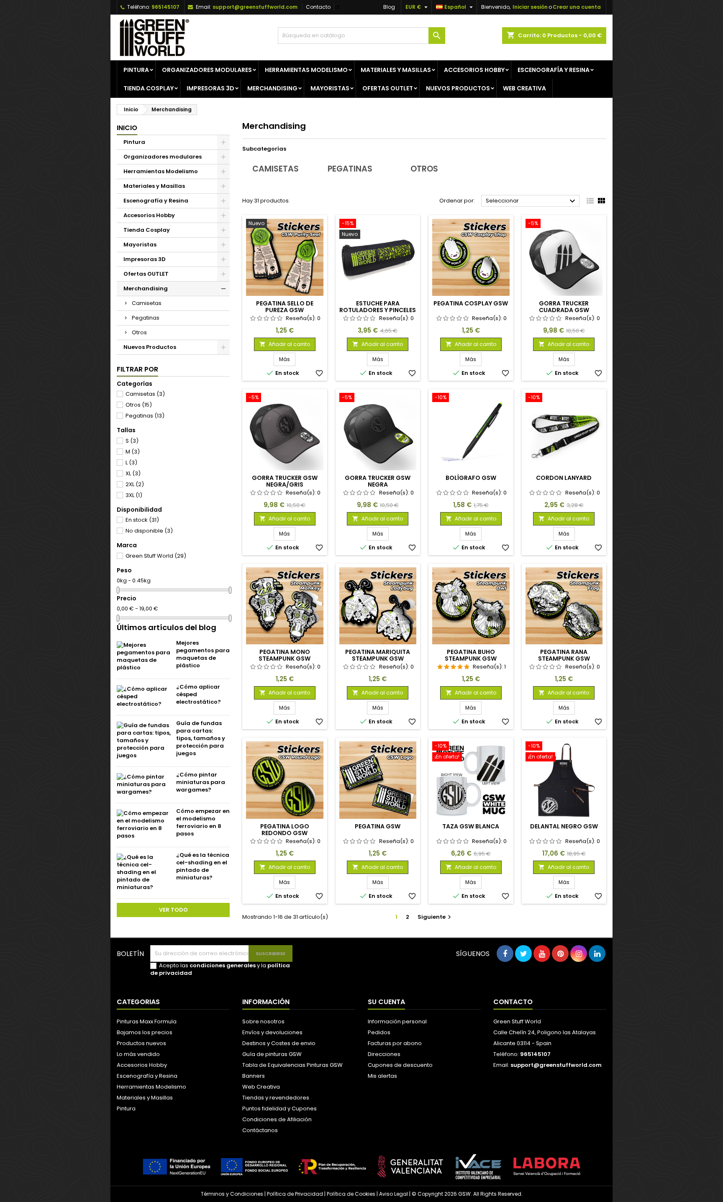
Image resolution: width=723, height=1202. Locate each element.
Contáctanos (260, 1130)
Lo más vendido (138, 1054)
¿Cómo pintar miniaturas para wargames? (200, 782)
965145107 (165, 6)
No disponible (149, 531)
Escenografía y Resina (554, 70)
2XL (135, 484)
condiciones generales (223, 965)
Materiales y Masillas (396, 70)
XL (133, 473)
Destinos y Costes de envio (278, 1043)
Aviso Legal (393, 1193)
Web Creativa (261, 1087)
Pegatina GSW (377, 826)
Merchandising (272, 88)
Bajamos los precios (144, 1032)
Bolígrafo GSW (471, 478)
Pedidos (379, 1032)
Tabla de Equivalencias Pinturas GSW (292, 1065)
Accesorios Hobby (474, 70)
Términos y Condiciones (232, 1193)
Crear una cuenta (577, 6)
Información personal (397, 1021)
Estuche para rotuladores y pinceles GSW (377, 310)
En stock (142, 520)
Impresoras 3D (210, 88)
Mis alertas (382, 1076)
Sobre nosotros (263, 1021)
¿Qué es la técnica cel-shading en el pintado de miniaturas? (202, 866)
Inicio (127, 128)
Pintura (136, 70)
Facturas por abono (395, 1043)
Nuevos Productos (458, 88)
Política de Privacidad (295, 1193)
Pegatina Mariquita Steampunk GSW (377, 655)
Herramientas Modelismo (306, 70)
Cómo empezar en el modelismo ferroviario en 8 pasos (203, 822)
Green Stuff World (156, 556)
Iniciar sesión (530, 6)
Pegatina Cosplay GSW (470, 303)
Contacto (318, 6)
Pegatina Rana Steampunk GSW (564, 655)
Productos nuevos (141, 1043)
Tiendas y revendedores (275, 1098)
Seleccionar (531, 201)
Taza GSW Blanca (470, 826)
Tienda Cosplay (148, 88)
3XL (134, 495)
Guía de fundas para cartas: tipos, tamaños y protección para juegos (200, 738)
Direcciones (384, 1054)
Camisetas (147, 303)
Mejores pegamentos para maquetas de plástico (203, 654)
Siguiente (435, 917)
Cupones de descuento (400, 1065)
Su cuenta (386, 1002)
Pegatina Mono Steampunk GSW (284, 655)
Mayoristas (329, 88)
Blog (389, 6)
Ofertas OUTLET (387, 88)
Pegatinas (145, 318)
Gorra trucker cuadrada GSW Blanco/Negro (564, 310)
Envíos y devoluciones (272, 1032)
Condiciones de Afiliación (277, 1119)
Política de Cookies (351, 1193)
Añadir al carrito (284, 344)
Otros (139, 332)
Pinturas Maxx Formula (147, 1021)
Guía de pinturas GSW (272, 1054)
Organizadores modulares (207, 70)
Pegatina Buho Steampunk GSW (471, 655)
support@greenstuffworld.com (255, 6)
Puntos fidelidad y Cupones (279, 1108)
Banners (253, 1076)
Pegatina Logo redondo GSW (284, 829)
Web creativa (524, 88)
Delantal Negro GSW (564, 826)
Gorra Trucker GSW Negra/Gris (285, 481)
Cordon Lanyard (564, 478)
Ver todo (173, 910)
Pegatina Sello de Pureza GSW (284, 306)
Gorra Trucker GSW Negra (377, 481)
